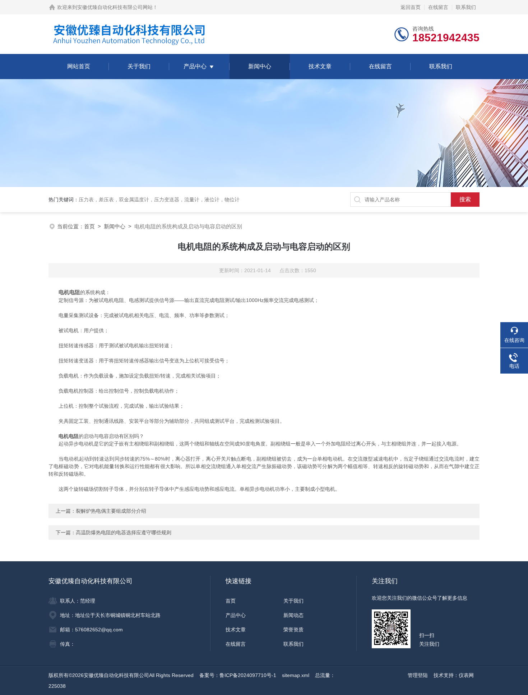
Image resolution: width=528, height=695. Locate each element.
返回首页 (410, 7)
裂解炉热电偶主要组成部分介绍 (111, 511)
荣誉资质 (293, 629)
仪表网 (466, 675)
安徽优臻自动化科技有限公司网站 (115, 7)
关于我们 (139, 66)
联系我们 (466, 7)
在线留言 (438, 7)
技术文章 (320, 66)
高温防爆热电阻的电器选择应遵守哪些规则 (123, 532)
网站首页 (78, 66)
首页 (89, 226)
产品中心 (195, 66)
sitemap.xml (295, 675)
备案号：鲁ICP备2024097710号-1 (237, 675)
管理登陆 (418, 675)
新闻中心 (259, 66)
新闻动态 (293, 615)
